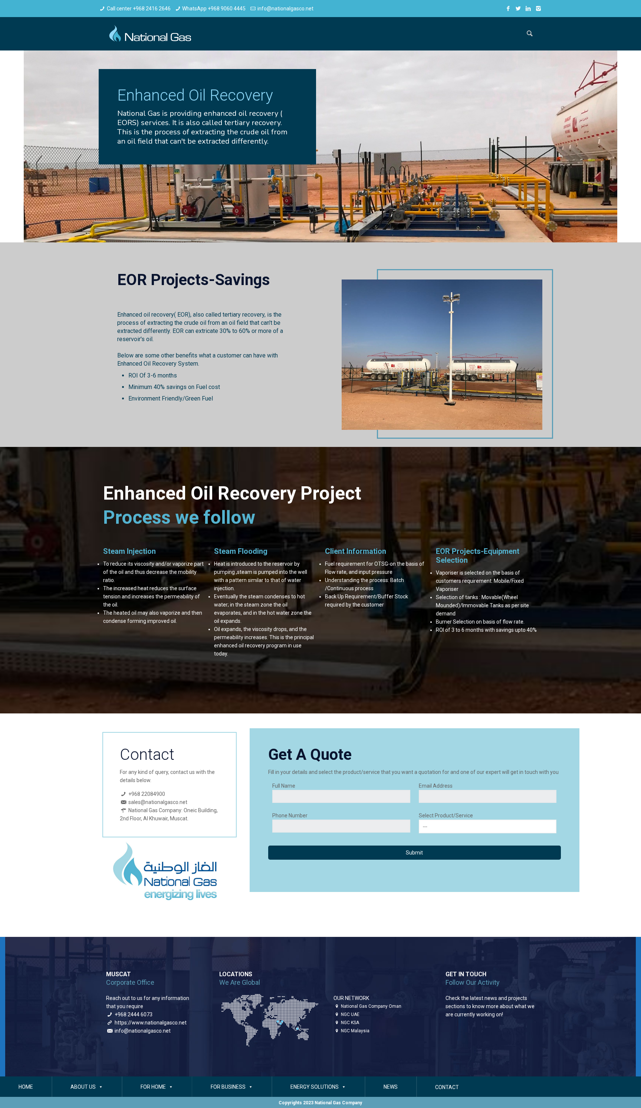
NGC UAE (350, 1014)
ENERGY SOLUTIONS (314, 1087)
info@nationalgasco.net (285, 9)
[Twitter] (518, 8)
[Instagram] (538, 8)
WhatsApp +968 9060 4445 (214, 9)
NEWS (391, 1087)
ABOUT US (83, 1087)
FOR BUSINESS (228, 1087)
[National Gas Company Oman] (148, 33)
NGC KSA (350, 1022)
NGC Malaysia (355, 1030)
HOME (26, 1087)
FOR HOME (153, 1087)
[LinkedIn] (528, 8)
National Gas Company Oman (371, 1006)
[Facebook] (508, 8)
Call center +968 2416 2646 (139, 9)
